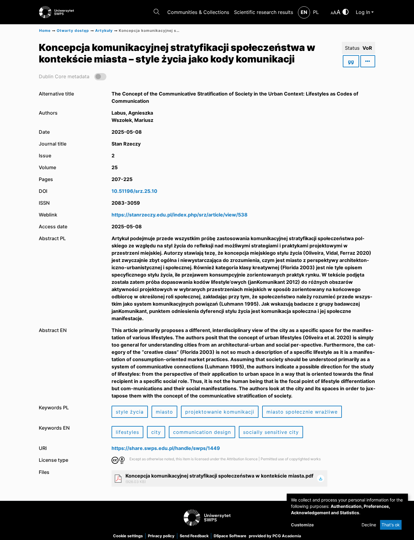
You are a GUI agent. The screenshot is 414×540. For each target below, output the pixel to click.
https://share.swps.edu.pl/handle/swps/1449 (166, 448)
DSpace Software (230, 536)
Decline (369, 524)
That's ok (391, 524)
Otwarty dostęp (73, 30)
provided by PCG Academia (275, 536)
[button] (72, 76)
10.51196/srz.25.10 (134, 191)
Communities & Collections (198, 12)
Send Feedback (194, 536)
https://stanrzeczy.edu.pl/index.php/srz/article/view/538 (180, 215)
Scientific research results (263, 12)
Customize (302, 524)
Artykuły (104, 30)
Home (45, 30)
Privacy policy (161, 536)
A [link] (332, 13)
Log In (363, 12)
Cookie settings (128, 536)
